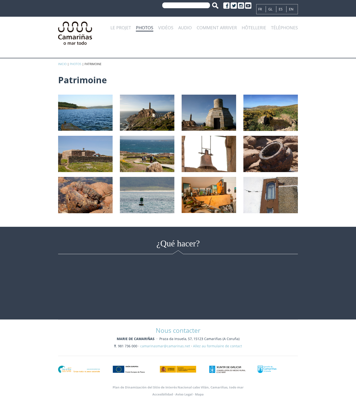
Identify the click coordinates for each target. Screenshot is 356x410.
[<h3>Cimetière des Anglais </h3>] (147, 154)
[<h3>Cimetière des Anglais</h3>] (85, 154)
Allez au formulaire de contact (217, 346)
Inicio (62, 64)
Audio (185, 27)
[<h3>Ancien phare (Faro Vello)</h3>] (209, 113)
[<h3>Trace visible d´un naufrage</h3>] (270, 154)
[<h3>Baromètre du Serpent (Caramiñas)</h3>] (270, 195)
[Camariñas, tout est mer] (75, 32)
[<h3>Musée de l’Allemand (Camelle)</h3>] (209, 195)
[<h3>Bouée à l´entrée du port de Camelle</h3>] (147, 195)
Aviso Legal (184, 394)
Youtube (248, 5)
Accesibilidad (162, 394)
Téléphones (284, 27)
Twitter (234, 5)
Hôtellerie (254, 27)
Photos (144, 27)
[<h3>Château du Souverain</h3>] (85, 113)
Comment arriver (217, 27)
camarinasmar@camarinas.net (165, 346)
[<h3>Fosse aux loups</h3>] (270, 113)
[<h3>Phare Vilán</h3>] (147, 113)
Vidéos (165, 27)
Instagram (241, 5)
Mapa (199, 394)
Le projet (120, 27)
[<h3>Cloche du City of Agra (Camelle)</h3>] (209, 154)
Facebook (226, 5)
